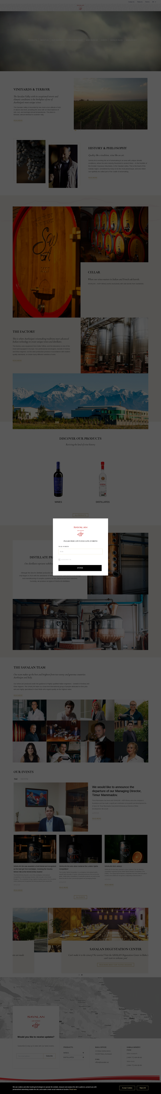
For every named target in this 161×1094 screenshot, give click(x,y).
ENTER (80, 568)
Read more (73, 1089)
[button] (127, 1088)
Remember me (66, 560)
